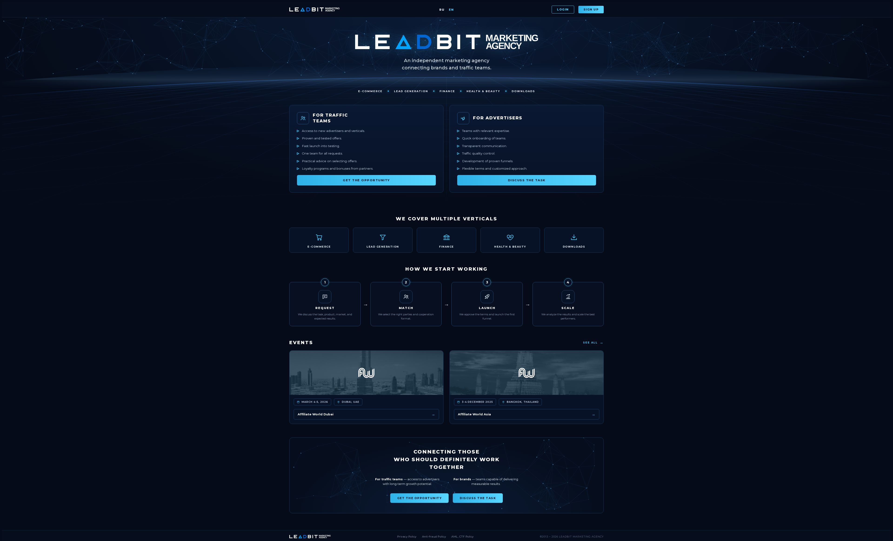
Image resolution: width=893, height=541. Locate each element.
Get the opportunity (366, 180)
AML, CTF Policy (462, 536)
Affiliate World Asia (526, 414)
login (563, 9)
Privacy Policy (407, 536)
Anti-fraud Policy (434, 536)
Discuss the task (527, 180)
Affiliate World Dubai (366, 414)
